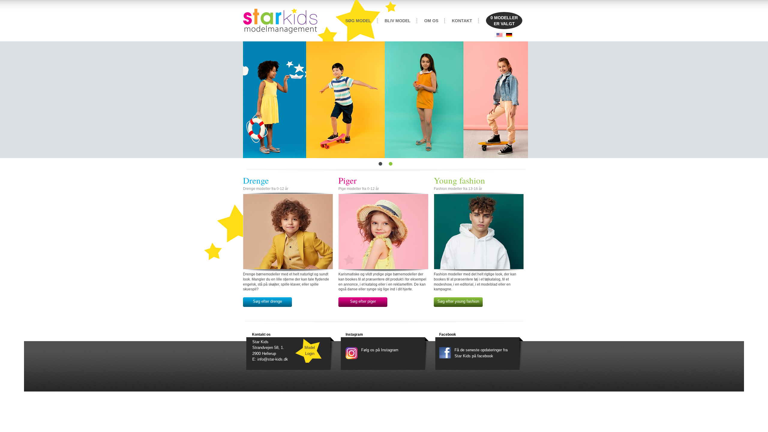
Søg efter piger (363, 301)
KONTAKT (462, 20)
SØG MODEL (358, 20)
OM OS (431, 20)
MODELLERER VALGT (504, 20)
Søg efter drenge (267, 301)
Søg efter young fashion (458, 301)
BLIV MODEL (398, 20)
